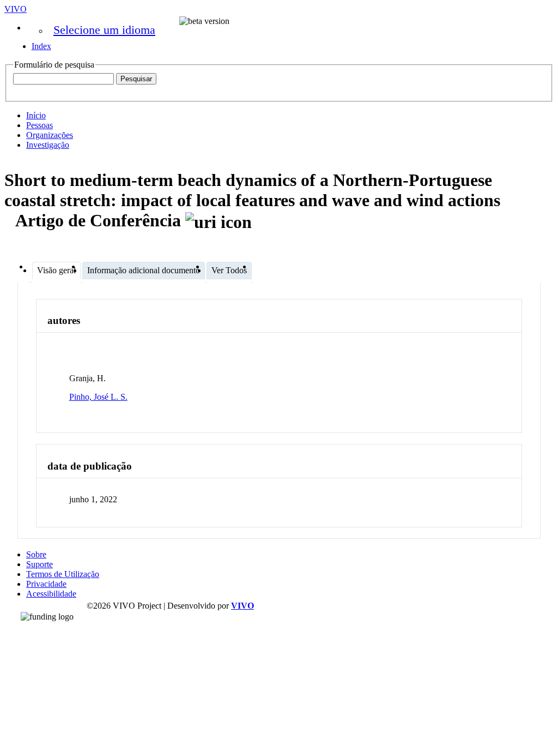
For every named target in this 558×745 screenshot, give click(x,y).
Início (36, 115)
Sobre (36, 554)
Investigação (47, 144)
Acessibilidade (51, 593)
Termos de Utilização (62, 574)
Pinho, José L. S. (98, 396)
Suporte (39, 564)
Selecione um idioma (104, 30)
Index (41, 46)
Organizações (49, 135)
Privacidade (46, 583)
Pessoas (39, 125)
